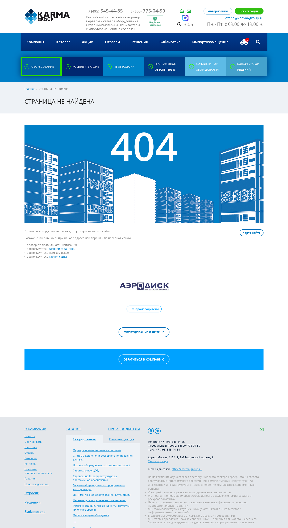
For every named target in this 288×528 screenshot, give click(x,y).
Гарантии (30, 478)
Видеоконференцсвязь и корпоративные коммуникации (99, 487)
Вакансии (30, 458)
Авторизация (218, 11)
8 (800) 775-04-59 (189, 445)
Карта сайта (252, 233)
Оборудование (84, 439)
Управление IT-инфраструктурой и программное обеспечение (95, 477)
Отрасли (31, 493)
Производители (124, 429)
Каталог (74, 429)
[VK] (151, 431)
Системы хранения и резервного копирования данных (103, 457)
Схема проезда (158, 461)
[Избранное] (158, 431)
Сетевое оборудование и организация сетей (101, 465)
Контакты (30, 463)
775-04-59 (147, 10)
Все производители (144, 309)
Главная (29, 89)
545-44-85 (104, 10)
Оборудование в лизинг (144, 332)
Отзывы (29, 452)
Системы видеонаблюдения (91, 515)
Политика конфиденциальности (38, 471)
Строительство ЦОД (86, 470)
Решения (32, 502)
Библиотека (34, 512)
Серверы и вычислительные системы (97, 450)
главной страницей (62, 249)
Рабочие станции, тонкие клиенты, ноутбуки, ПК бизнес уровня (101, 507)
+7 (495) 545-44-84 (168, 449)
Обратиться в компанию (144, 359)
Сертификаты (33, 441)
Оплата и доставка (36, 484)
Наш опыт (30, 447)
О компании (35, 429)
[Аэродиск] (144, 286)
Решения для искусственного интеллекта (99, 500)
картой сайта (58, 256)
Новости (29, 436)
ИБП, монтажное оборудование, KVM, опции (101, 494)
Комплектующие (121, 439)
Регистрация (249, 11)
